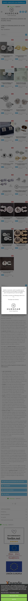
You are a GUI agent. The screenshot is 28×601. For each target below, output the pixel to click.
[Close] (25, 288)
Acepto (14, 599)
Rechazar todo (14, 596)
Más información (5, 592)
